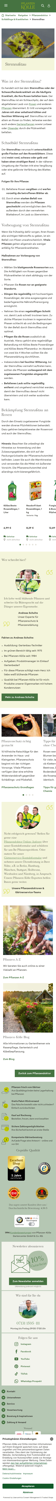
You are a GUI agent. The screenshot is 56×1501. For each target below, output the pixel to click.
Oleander (13, 128)
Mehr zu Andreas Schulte (19, 697)
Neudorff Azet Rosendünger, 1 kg (34, 509)
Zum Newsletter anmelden (28, 1281)
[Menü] (6, 5)
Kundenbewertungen (20, 1232)
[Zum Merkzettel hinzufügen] (19, 483)
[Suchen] (43, 6)
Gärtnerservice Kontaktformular (23, 857)
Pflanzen (7, 108)
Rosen (32, 104)
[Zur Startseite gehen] (28, 5)
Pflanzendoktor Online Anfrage (23, 841)
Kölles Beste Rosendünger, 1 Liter (11, 509)
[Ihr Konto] (48, 6)
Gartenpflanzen (25, 124)
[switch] (32, 1224)
